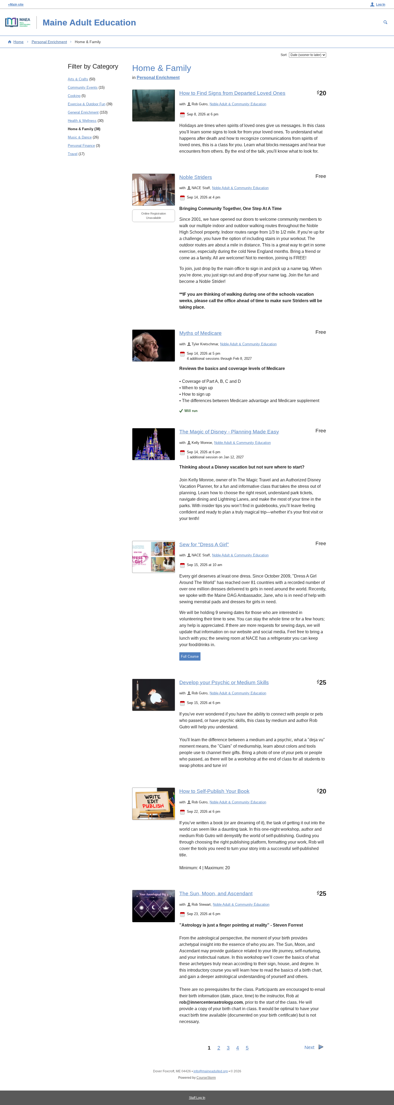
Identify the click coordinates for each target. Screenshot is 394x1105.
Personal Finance (81, 146)
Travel (72, 154)
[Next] (321, 1048)
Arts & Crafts (78, 79)
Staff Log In (197, 1098)
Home (18, 42)
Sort (284, 55)
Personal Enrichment (49, 42)
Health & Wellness (82, 121)
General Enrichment (83, 112)
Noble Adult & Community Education (238, 104)
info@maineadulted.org (211, 1071)
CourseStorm (206, 1078)
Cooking (74, 96)
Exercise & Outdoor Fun (86, 104)
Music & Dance (80, 137)
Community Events (83, 87)
